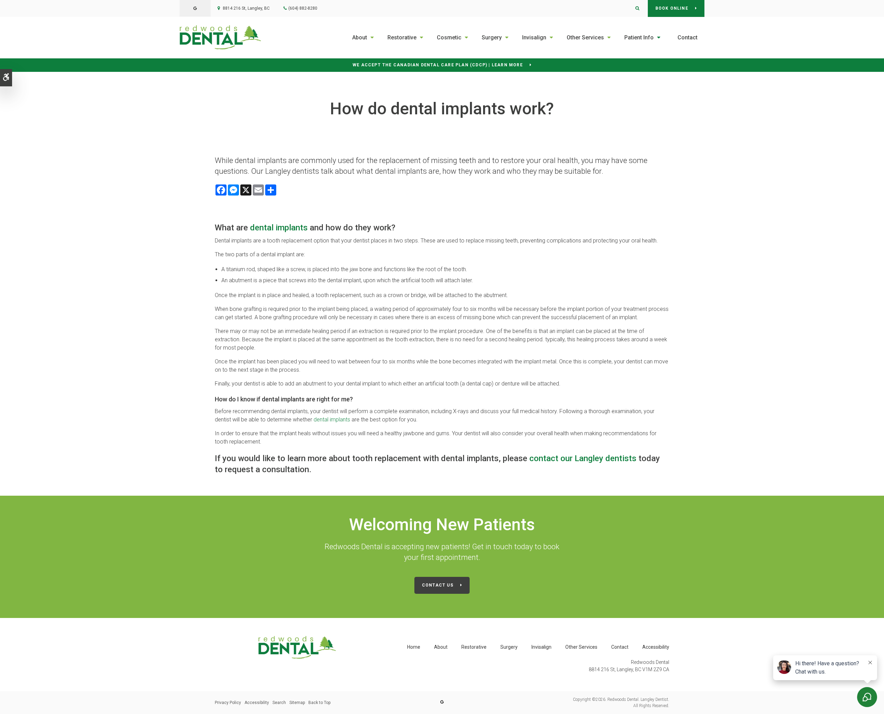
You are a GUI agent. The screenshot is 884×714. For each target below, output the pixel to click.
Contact (688, 37)
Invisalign (534, 37)
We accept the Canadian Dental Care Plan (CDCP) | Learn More (438, 65)
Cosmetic (449, 37)
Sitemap (297, 702)
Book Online (671, 8)
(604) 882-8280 (302, 8)
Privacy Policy (228, 702)
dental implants (279, 227)
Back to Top (319, 702)
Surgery (492, 37)
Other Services (585, 37)
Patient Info (639, 37)
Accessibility (655, 647)
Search (279, 702)
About (359, 37)
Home (413, 647)
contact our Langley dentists (582, 458)
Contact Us (437, 585)
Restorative (401, 37)
